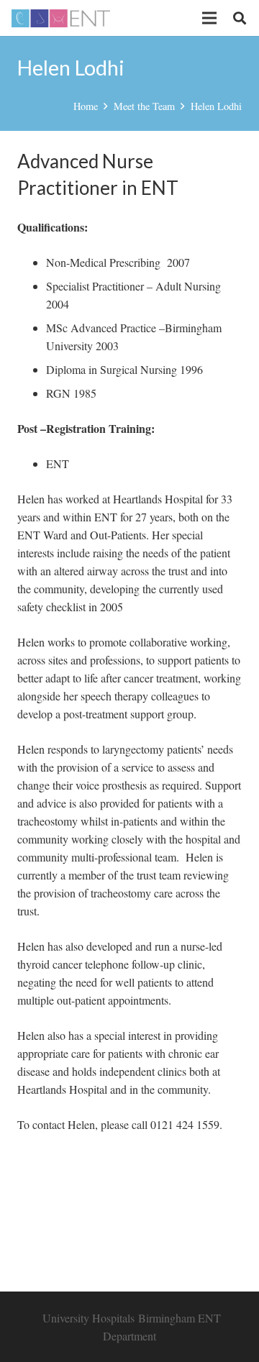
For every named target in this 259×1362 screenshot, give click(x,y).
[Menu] (209, 18)
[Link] (61, 18)
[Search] (239, 18)
